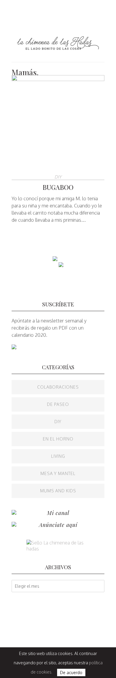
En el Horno (58, 438)
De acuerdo (71, 672)
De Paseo (58, 404)
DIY (58, 177)
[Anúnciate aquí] (14, 525)
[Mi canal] (14, 513)
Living (58, 456)
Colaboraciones (58, 387)
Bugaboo (58, 187)
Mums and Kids (58, 490)
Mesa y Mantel (58, 473)
